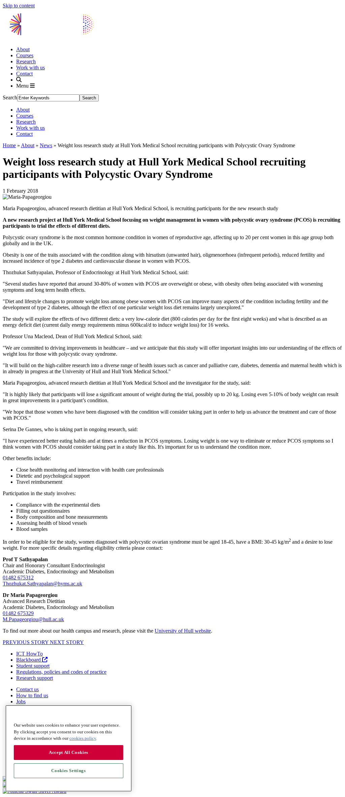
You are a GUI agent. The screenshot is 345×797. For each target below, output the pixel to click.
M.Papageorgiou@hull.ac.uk (33, 619)
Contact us (27, 689)
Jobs (21, 701)
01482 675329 (18, 613)
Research (26, 61)
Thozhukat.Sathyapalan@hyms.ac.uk (42, 583)
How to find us (32, 695)
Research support (34, 678)
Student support (33, 666)
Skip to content (19, 5)
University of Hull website (183, 631)
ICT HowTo (29, 654)
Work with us (30, 67)
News (46, 145)
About (23, 49)
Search (10, 97)
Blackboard (29, 660)
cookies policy (82, 738)
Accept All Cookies (68, 752)
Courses (24, 55)
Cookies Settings (68, 770)
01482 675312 (18, 577)
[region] (68, 748)
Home (9, 145)
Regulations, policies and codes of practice (61, 672)
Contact (24, 73)
